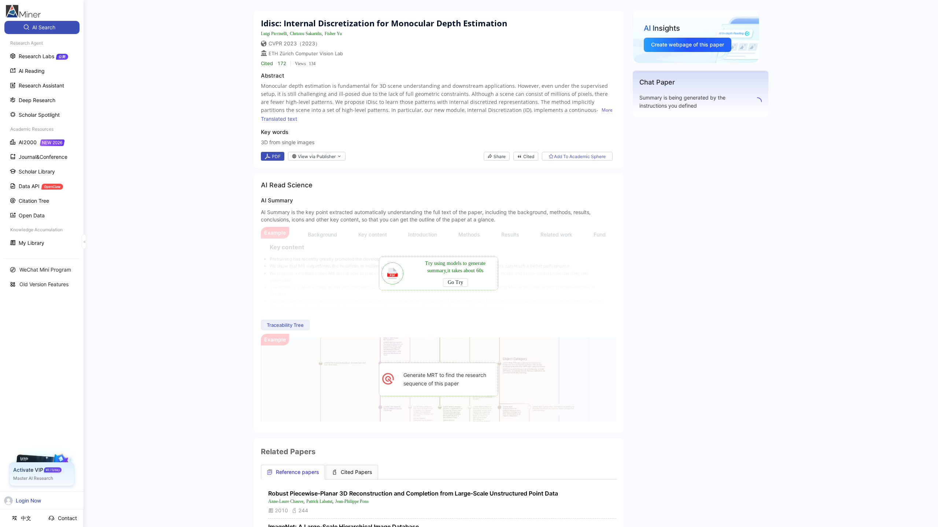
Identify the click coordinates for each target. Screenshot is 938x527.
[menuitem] (42, 27)
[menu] (41, 136)
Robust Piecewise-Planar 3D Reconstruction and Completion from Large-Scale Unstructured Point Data (413, 493)
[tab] (293, 472)
